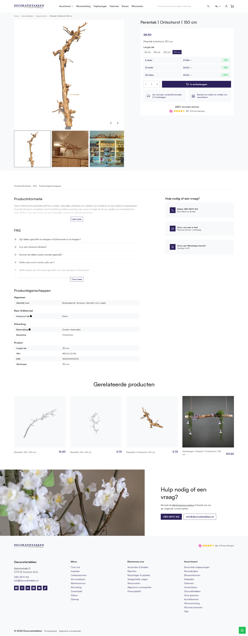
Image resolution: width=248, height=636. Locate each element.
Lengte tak (148, 47)
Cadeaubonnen (79, 575)
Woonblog (76, 587)
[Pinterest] (33, 588)
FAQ (35, 186)
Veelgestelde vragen (137, 579)
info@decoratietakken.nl (200, 516)
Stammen (114, 6)
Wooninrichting (83, 6)
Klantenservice (78, 583)
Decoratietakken (27, 16)
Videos (74, 595)
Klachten (131, 571)
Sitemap (75, 599)
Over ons (75, 567)
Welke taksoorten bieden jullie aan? (37, 262)
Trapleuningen (100, 6)
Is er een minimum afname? (33, 246)
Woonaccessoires (193, 607)
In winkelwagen (198, 84)
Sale (186, 611)
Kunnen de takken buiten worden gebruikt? (40, 254)
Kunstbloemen (191, 599)
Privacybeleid (134, 591)
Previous (111, 123)
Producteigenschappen (50, 186)
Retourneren (133, 583)
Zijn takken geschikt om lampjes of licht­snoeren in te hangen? (50, 239)
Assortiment (65, 6)
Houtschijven (190, 587)
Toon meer (76, 279)
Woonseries (137, 6)
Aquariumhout (41, 16)
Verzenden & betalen (137, 567)
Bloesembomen (192, 575)
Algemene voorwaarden (139, 587)
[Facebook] (16, 588)
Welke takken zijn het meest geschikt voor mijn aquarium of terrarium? (54, 270)
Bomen (125, 6)
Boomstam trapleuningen (197, 567)
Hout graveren (191, 595)
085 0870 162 (21, 577)
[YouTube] (39, 588)
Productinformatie (22, 186)
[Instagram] (22, 588)
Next (118, 123)
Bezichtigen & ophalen (138, 575)
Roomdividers (191, 571)
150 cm (177, 52)
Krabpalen (189, 579)
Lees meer (77, 219)
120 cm (166, 52)
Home (16, 16)
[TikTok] (45, 588)
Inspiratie (75, 571)
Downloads (76, 591)
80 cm (157, 52)
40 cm (148, 52)
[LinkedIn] (28, 588)
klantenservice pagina (183, 505)
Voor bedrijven (78, 579)
